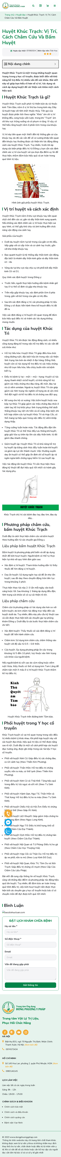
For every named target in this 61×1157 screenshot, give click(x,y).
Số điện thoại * (13, 939)
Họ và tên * (11, 926)
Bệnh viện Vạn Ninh (13, 1122)
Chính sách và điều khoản (16, 1112)
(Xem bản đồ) (30, 1044)
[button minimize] (55, 64)
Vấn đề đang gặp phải (17, 964)
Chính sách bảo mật (13, 1106)
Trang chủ (9, 14)
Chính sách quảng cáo (14, 1117)
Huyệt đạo (21, 14)
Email (8, 951)
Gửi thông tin (30, 985)
